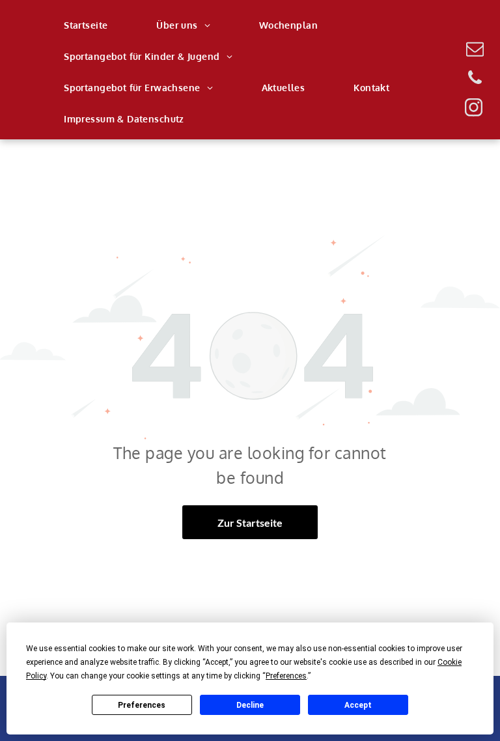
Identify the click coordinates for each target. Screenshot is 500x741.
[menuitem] (90, 25)
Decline (250, 705)
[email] (475, 50)
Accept (358, 705)
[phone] (475, 79)
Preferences (141, 705)
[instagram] (473, 109)
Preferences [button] (286, 675)
